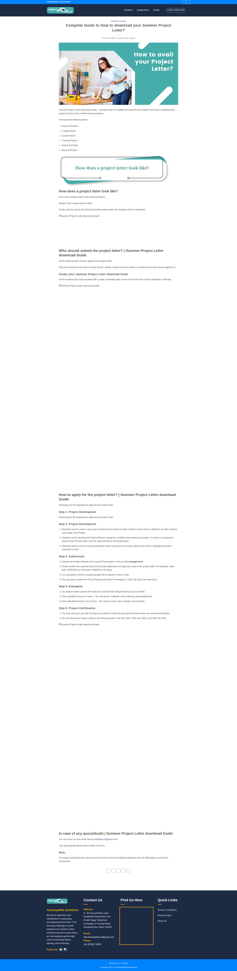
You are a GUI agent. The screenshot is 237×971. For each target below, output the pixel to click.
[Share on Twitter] (113, 871)
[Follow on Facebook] (184, 2)
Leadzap (124, 963)
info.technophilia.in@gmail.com (102, 839)
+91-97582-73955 (92, 944)
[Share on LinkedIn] (128, 871)
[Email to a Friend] (118, 871)
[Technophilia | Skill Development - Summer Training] (60, 10)
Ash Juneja (130, 38)
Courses (128, 10)
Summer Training (118, 21)
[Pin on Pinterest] (123, 871)
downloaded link (144, 596)
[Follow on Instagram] (188, 2)
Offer (156, 10)
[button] (189, 10)
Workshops (143, 10)
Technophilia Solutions (126, 967)
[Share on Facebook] (108, 871)
